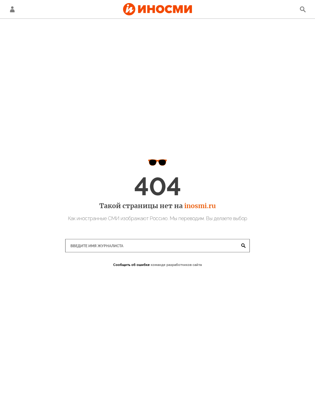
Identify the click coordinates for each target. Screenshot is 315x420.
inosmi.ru (200, 206)
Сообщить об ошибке (131, 265)
